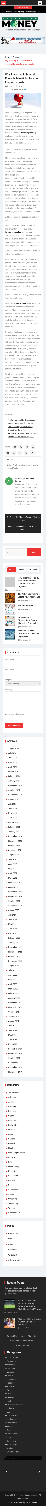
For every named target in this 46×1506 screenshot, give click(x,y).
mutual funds (12, 468)
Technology (13, 1203)
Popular (12, 569)
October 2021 (14, 1012)
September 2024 (15, 850)
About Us (12, 1244)
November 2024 (15, 841)
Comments (32, 569)
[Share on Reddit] (13, 453)
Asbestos (12, 1102)
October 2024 (14, 845)
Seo (10, 1185)
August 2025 (13, 799)
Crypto (11, 1116)
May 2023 (12, 924)
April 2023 (12, 929)
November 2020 (15, 1053)
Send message (14, 725)
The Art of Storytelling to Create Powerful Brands (29, 595)
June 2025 (12, 808)
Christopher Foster (16, 89)
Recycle (11, 1180)
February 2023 (14, 938)
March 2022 (13, 989)
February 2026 (14, 776)
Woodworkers (14, 1213)
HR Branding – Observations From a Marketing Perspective (28, 620)
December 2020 (15, 1049)
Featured (12, 1125)
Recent (21, 569)
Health (11, 1148)
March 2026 (13, 772)
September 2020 (15, 1063)
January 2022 (14, 998)
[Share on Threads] (26, 453)
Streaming (12, 1199)
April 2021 (12, 1039)
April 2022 (12, 984)
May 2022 (12, 979)
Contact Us (13, 1233)
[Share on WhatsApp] (33, 446)
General (11, 1143)
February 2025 (14, 827)
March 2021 (13, 1044)
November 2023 (15, 896)
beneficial (13, 465)
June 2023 (12, 919)
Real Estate (13, 1176)
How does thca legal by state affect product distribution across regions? (28, 582)
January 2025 (14, 832)
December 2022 (15, 947)
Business (12, 1111)
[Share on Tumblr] (19, 453)
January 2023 (14, 942)
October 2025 (14, 790)
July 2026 (12, 753)
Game (10, 1134)
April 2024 (12, 873)
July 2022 (12, 970)
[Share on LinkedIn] (27, 446)
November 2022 (15, 952)
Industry (11, 1157)
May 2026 (12, 762)
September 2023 (15, 905)
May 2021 (12, 1035)
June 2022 (12, 975)
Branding (12, 1106)
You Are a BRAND (26, 605)
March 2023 (13, 933)
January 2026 (14, 781)
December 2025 (15, 785)
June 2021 (12, 1030)
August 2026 (13, 748)
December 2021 (15, 1002)
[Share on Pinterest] (7, 453)
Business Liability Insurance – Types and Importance (28, 633)
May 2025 (12, 813)
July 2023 (12, 915)
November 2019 (15, 1072)
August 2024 (13, 855)
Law (10, 1162)
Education (12, 1120)
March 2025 (13, 822)
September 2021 (15, 1016)
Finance (12, 459)
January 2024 (14, 887)
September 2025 (15, 795)
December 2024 (15, 836)
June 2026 (12, 758)
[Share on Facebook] (14, 446)
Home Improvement (16, 1153)
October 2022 (14, 956)
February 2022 (14, 993)
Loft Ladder (13, 1092)
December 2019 (15, 1067)
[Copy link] (32, 453)
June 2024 (12, 864)
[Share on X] (20, 446)
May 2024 (12, 869)
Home (11, 1239)
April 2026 (12, 767)
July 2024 (12, 859)
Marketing (12, 1171)
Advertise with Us (15, 1260)
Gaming (11, 1139)
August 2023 (13, 910)
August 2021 (13, 1021)
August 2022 (13, 965)
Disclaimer (13, 1249)
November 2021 (15, 1007)
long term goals (31, 465)
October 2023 (14, 901)
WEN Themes (31, 1502)
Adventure (12, 1097)
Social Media (13, 1190)
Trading (11, 1208)
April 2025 (12, 818)
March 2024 (13, 878)
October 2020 (14, 1058)
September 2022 (15, 961)
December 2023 (15, 892)
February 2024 (14, 882)
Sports (11, 1194)
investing (21, 465)
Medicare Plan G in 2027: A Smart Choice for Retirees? (29, 1322)
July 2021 (12, 1026)
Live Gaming (13, 1166)
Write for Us (13, 1255)
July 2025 (12, 804)
